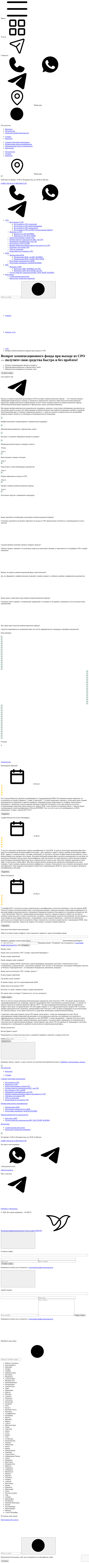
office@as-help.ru (7, 1170)
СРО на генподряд (16, 249)
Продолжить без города (9, 1520)
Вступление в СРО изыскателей (26, 228)
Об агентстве (10, 131)
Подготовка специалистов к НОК (22, 261)
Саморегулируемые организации (17, 142)
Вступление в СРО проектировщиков (28, 226)
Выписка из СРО (16, 232)
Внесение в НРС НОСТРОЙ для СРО (28, 271)
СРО (7, 220)
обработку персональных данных (73, 1062)
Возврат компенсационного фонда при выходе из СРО (30, 245)
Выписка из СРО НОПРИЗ (24, 234)
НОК (7, 253)
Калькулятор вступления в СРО (21, 251)
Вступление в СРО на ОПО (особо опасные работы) (33, 230)
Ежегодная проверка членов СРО (22, 238)
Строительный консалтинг (19, 276)
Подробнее (5, 814)
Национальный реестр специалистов (19, 146)
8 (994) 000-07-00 (20, 183)
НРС (7, 265)
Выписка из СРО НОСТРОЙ (24, 236)
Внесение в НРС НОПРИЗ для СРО (27, 269)
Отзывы (8, 137)
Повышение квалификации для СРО (23, 241)
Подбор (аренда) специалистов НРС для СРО (26, 240)
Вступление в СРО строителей (25, 224)
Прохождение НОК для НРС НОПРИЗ (28, 257)
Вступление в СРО (17, 222)
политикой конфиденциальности (41, 1267)
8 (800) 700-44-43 (7, 183)
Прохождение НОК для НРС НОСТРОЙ (29, 259)
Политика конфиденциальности (17, 133)
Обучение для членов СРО (19, 247)
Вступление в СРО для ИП (20, 243)
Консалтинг (9, 148)
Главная (8, 315)
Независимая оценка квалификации (18, 144)
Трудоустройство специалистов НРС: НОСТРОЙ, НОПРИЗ (32, 272)
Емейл (3, 1039)
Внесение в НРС (16, 267)
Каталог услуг (10, 332)
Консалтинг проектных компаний (22, 278)
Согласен (5, 1561)
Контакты (8, 129)
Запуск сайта (33, 1231)
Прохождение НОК (17, 255)
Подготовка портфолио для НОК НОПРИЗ (26, 263)
